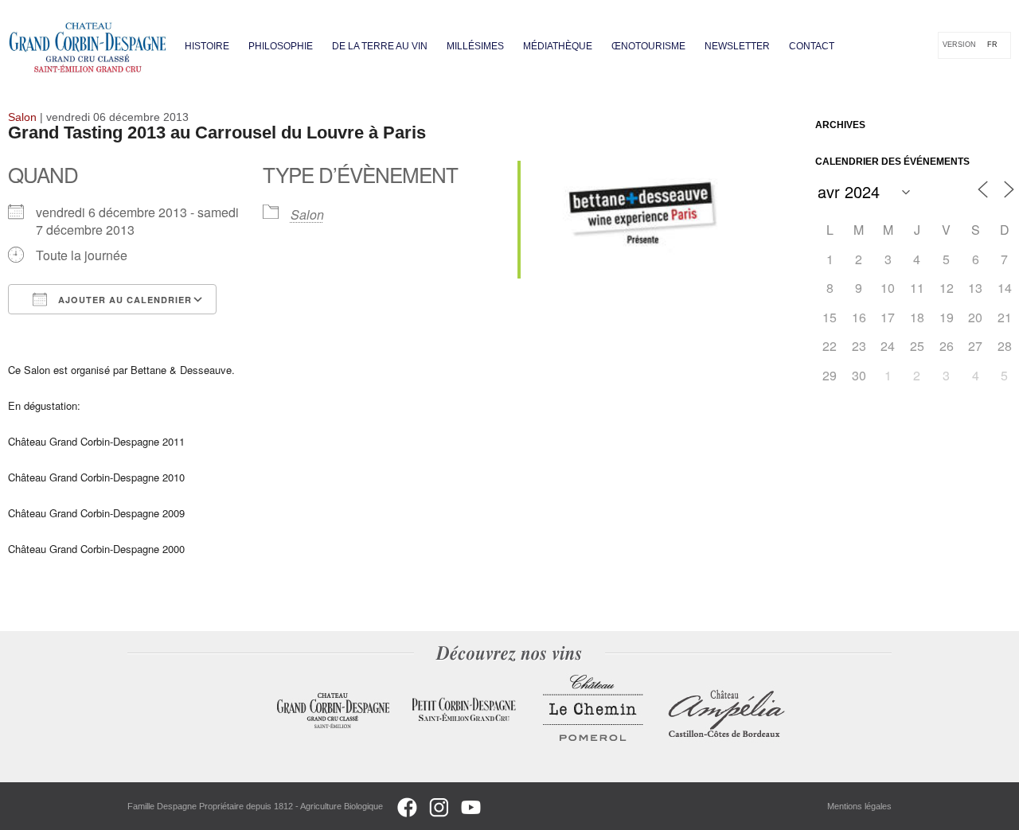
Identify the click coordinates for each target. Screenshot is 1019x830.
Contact (811, 46)
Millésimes (475, 46)
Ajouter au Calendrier (123, 300)
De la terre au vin (380, 46)
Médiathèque (557, 46)
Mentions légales (859, 806)
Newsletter (737, 46)
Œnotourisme (648, 46)
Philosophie (280, 46)
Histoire (207, 46)
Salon (307, 214)
